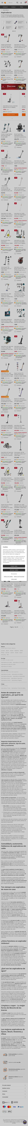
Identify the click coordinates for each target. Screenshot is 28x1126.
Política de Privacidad (19, 576)
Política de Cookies (8, 576)
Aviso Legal (14, 579)
